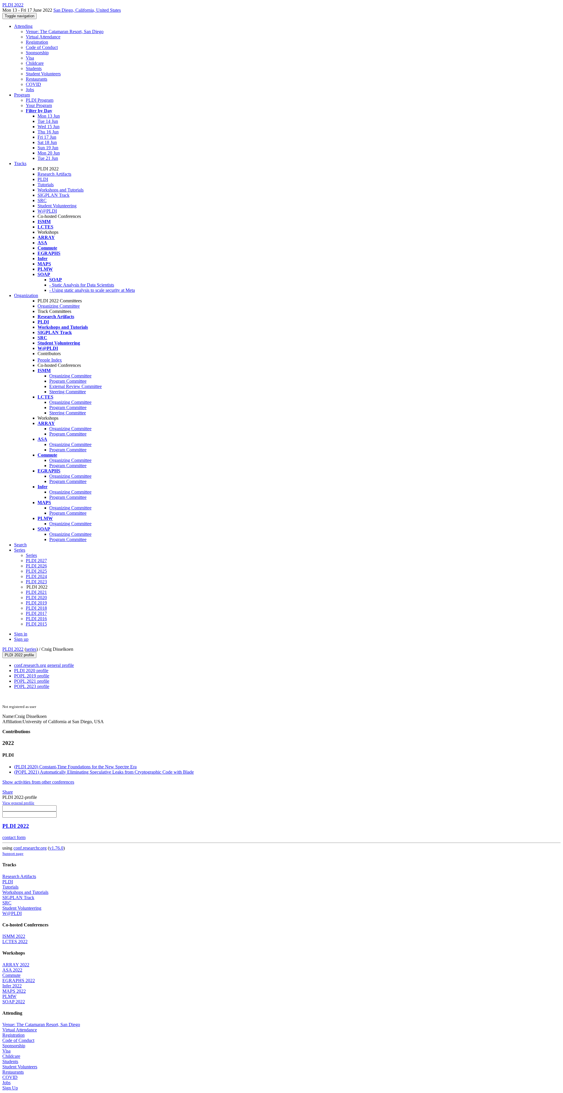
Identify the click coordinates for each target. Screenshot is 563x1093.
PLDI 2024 (36, 576)
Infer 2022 (12, 985)
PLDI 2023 (36, 581)
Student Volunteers (43, 73)
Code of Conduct (42, 47)
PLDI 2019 (36, 602)
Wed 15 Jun (49, 126)
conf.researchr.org (30, 847)
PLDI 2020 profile (31, 670)
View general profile (18, 803)
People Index (50, 359)
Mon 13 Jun (49, 115)
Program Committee (68, 381)
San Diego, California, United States (87, 10)
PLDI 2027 (36, 560)
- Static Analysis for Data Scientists (81, 284)
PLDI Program (39, 100)
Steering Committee (67, 391)
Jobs (30, 89)
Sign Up (10, 1087)
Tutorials (46, 184)
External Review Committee (75, 386)
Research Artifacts (54, 174)
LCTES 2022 (15, 941)
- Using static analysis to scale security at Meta (92, 290)
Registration (37, 42)
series (31, 649)
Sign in (20, 633)
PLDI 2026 (36, 565)
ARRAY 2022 (15, 964)
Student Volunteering (57, 205)
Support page (12, 853)
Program (22, 94)
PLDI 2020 (36, 597)
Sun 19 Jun (48, 147)
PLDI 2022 (12, 649)
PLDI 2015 (36, 623)
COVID (33, 84)
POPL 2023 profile (31, 686)
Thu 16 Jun (48, 131)
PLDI (43, 179)
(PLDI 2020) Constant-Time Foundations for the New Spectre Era (75, 766)
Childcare (35, 63)
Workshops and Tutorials (61, 189)
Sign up (21, 639)
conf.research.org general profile (44, 665)
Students (34, 68)
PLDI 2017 (36, 613)
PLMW (9, 996)
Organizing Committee (59, 306)
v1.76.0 (56, 847)
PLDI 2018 (36, 608)
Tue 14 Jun (48, 121)
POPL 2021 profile (31, 681)
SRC (42, 200)
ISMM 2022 (13, 936)
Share (7, 791)
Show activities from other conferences (38, 781)
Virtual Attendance (43, 36)
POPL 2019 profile (31, 675)
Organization (26, 295)
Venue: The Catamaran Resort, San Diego (65, 31)
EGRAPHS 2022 (18, 980)
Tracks (20, 163)
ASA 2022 (12, 969)
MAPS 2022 (14, 991)
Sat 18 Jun (47, 142)
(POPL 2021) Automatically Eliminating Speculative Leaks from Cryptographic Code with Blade (104, 772)
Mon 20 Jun (49, 152)
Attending (23, 26)
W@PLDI (47, 211)
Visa (30, 57)
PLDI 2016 (36, 618)
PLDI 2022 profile (19, 655)
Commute (11, 975)
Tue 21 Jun (48, 158)
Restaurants (36, 79)
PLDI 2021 (36, 592)
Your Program (39, 105)
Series (31, 555)
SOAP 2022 (13, 1001)
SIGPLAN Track (53, 195)
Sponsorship (37, 52)
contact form (14, 837)
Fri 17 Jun (47, 137)
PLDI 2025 (36, 571)
